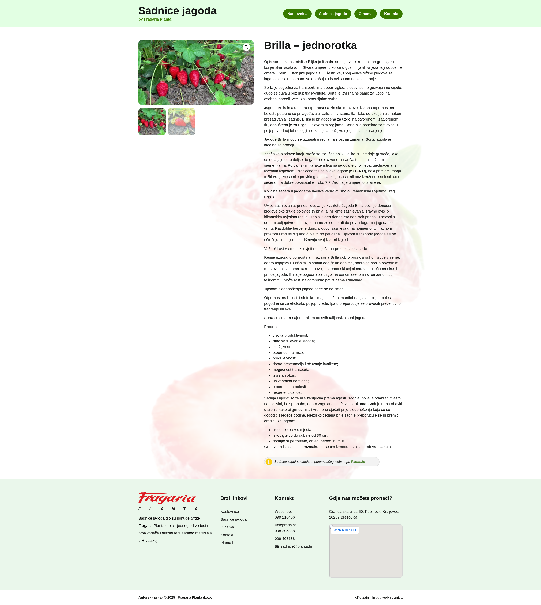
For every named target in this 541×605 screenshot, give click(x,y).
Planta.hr (358, 462)
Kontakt (391, 14)
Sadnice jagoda (177, 10)
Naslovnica (297, 14)
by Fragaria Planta (154, 19)
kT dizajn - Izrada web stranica (379, 597)
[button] (246, 47)
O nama (366, 14)
